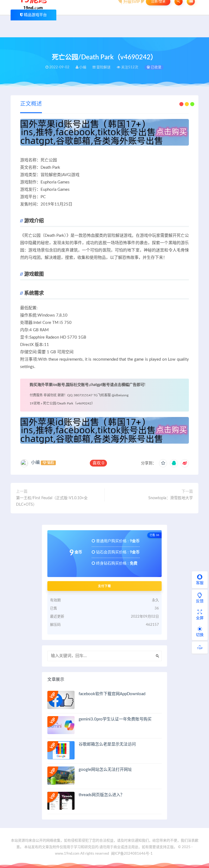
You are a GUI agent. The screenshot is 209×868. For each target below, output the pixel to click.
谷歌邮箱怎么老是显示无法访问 (107, 744)
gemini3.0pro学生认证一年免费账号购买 (115, 719)
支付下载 (104, 586)
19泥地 (35, 403)
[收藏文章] (163, 463)
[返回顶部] (200, 648)
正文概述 (31, 104)
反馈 (200, 601)
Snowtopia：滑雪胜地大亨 (170, 498)
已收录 (155, 67)
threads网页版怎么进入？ (101, 795)
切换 (200, 635)
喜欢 (98, 463)
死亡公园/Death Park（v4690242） (69, 403)
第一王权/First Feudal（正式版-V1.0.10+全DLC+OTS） (52, 501)
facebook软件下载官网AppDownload (112, 694)
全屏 (200, 618)
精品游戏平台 (35, 15)
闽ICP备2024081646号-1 (132, 853)
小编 (35, 462)
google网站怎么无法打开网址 (105, 770)
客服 (200, 583)
